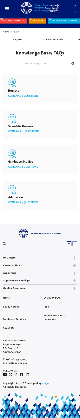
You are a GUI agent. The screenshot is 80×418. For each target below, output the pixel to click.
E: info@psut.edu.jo (15, 363)
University (9, 258)
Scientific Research (52, 39)
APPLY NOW (37, 20)
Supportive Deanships (16, 280)
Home (6, 32)
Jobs (46, 307)
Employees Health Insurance (55, 317)
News (6, 298)
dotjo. (45, 383)
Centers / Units (12, 265)
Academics (9, 273)
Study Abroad (11, 307)
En (75, 5)
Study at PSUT (53, 298)
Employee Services (14, 319)
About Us (8, 328)
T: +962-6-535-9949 (15, 359)
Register (17, 39)
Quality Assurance (14, 288)
